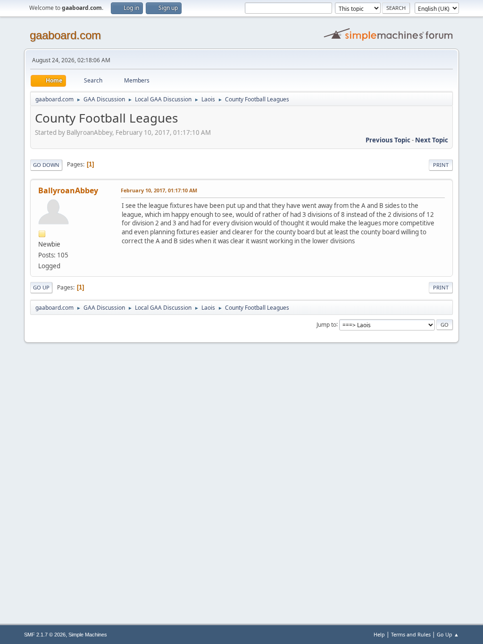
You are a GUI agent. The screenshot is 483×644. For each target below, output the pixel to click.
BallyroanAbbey (68, 190)
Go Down (46, 164)
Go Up (41, 287)
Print (441, 164)
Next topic (431, 140)
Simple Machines (87, 634)
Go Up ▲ (448, 634)
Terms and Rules (411, 634)
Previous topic (388, 140)
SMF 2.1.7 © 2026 (45, 634)
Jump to (326, 324)
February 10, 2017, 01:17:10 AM (159, 190)
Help (379, 634)
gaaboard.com (65, 35)
